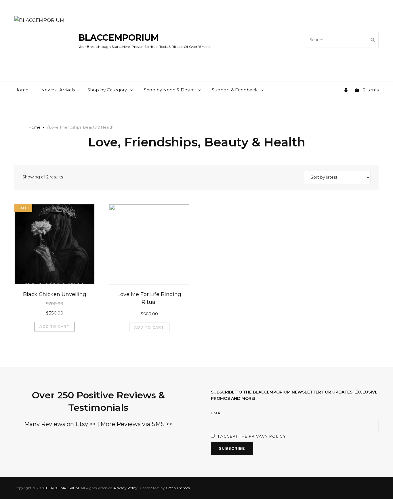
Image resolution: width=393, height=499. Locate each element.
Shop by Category (107, 90)
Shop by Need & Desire (169, 90)
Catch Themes (178, 488)
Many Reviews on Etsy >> (60, 424)
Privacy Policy (126, 488)
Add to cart (54, 326)
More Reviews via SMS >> (136, 424)
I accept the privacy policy (252, 436)
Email (217, 413)
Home (21, 90)
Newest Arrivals (58, 90)
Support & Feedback (234, 90)
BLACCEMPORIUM (119, 37)
